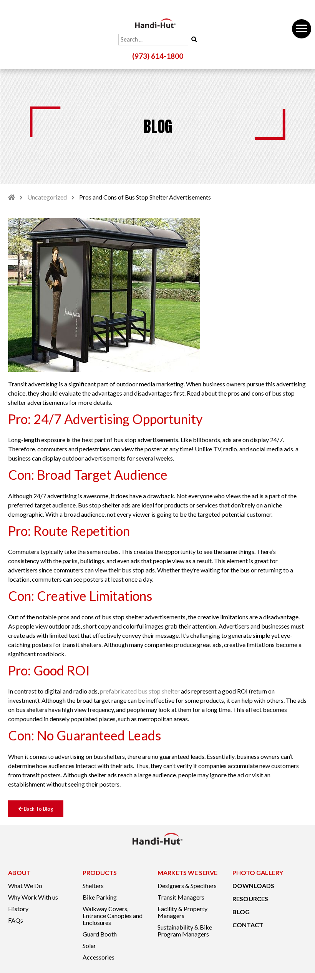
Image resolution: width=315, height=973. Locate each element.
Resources (250, 898)
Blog (241, 911)
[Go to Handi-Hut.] (11, 197)
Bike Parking (100, 897)
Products (100, 872)
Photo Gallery (257, 872)
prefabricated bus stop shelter (140, 691)
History (18, 908)
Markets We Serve (187, 872)
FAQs (15, 920)
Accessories (98, 957)
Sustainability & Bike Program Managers (185, 931)
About (19, 872)
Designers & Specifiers (187, 885)
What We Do (25, 885)
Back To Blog (38, 809)
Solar (89, 945)
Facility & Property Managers (182, 912)
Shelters (93, 885)
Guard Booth (100, 934)
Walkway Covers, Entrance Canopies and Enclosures (113, 915)
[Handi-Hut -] (155, 23)
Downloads (253, 885)
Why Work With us (33, 897)
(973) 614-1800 (157, 56)
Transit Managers (181, 897)
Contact (247, 924)
